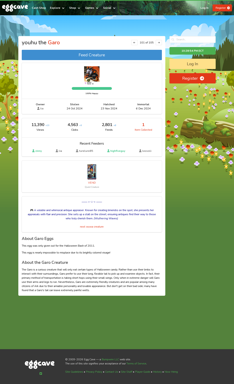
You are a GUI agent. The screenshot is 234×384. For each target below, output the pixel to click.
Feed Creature (92, 55)
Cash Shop (39, 8)
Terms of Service (136, 363)
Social (107, 8)
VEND (92, 183)
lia (42, 108)
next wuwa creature (92, 227)
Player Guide (142, 372)
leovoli (146, 151)
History (157, 372)
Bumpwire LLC (110, 359)
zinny (38, 151)
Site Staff (126, 372)
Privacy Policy (94, 372)
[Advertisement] (117, 27)
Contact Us (111, 372)
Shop (72, 8)
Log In (204, 8)
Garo (54, 42)
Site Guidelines (74, 372)
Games (89, 8)
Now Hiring (171, 372)
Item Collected (143, 130)
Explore (55, 8)
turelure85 (85, 151)
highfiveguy (117, 151)
